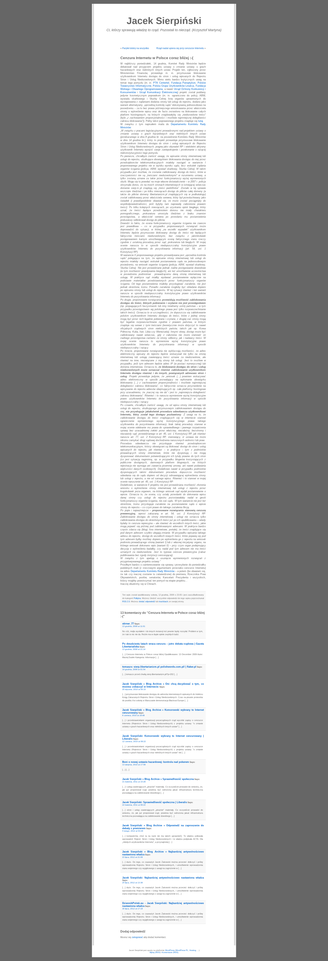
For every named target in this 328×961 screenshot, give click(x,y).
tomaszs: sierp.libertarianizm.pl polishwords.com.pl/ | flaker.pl (159, 666)
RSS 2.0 (126, 601)
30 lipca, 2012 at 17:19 (132, 909)
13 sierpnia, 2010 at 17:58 (134, 765)
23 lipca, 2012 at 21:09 (132, 857)
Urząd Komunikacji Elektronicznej (158, 92)
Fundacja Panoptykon (183, 83)
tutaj (200, 121)
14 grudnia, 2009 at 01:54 (133, 669)
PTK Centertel (161, 83)
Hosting (192, 950)
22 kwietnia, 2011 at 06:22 (134, 805)
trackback (163, 601)
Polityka (137, 598)
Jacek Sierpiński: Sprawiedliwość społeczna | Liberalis (154, 802)
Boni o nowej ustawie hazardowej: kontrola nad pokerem (155, 762)
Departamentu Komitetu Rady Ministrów (152, 571)
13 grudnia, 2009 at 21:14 (133, 649)
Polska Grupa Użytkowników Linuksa (173, 86)
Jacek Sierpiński (164, 20)
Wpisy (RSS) (155, 952)
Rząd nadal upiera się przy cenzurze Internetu (180, 48)
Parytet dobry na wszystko (135, 48)
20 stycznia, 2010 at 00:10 (134, 689)
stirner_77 (128, 623)
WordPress (170, 950)
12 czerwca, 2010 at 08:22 (134, 741)
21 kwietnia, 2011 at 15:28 (134, 782)
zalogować (137, 937)
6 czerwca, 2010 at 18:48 (133, 715)
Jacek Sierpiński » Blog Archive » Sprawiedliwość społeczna (158, 779)
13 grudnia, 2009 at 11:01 (133, 626)
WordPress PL (182, 950)
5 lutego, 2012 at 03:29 (132, 831)
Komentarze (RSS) (170, 952)
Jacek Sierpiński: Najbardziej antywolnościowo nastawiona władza (163, 877)
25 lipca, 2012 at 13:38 (132, 883)
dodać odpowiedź (147, 601)
